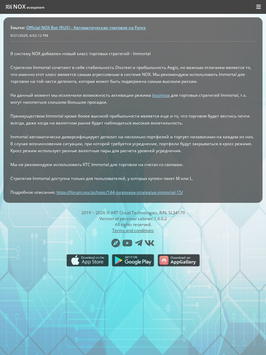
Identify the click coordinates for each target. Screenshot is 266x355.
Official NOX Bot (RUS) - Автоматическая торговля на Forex (86, 28)
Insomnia (161, 95)
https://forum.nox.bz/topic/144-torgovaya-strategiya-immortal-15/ (119, 192)
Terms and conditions (133, 230)
